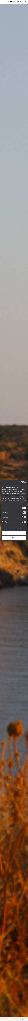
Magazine (22, 1019)
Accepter (14, 532)
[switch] (24, 512)
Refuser (14, 537)
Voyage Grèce (5, 1019)
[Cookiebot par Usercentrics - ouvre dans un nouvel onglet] (20, 482)
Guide (17, 1019)
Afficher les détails (18, 528)
